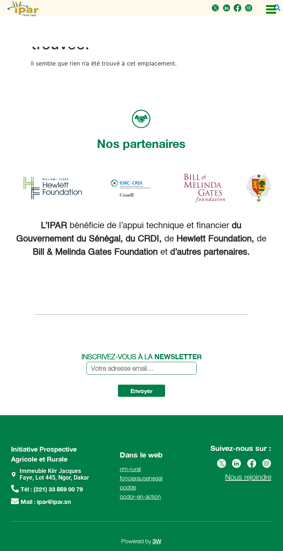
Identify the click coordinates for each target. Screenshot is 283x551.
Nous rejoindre (248, 477)
